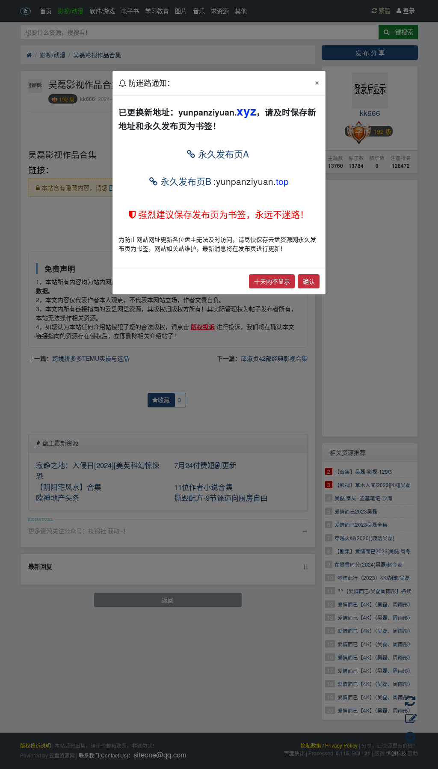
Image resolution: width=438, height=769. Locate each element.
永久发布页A (222, 153)
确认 (309, 281)
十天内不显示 (272, 281)
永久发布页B (184, 181)
